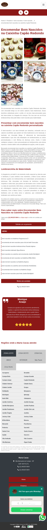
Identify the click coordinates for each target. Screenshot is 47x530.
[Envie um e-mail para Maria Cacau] (26, 12)
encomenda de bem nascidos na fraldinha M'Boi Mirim (19, 258)
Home (23, 479)
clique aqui (24, 217)
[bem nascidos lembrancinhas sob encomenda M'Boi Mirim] (12, 95)
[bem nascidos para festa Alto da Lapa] (35, 72)
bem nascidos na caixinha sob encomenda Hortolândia (19, 266)
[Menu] (43, 4)
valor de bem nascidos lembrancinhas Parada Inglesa (18, 246)
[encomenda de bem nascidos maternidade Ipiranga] (12, 49)
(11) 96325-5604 (13, 217)
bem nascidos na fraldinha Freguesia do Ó (15, 238)
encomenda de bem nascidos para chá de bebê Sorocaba (20, 242)
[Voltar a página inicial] (4, 4)
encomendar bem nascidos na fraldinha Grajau (16, 269)
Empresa (23, 486)
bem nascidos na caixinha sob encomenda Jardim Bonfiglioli (21, 254)
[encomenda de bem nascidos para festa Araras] (35, 49)
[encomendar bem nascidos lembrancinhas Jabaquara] (12, 72)
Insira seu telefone (27, 499)
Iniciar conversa (26, 510)
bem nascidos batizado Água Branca (13, 250)
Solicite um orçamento (24, 224)
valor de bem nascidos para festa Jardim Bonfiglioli (18, 273)
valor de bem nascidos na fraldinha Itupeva (15, 262)
